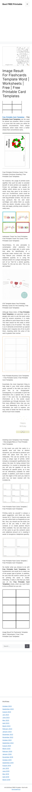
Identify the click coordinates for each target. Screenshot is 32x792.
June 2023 (6, 717)
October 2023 (7, 706)
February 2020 (7, 751)
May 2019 (5, 774)
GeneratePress (16, 789)
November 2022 (7, 737)
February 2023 (7, 729)
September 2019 (7, 763)
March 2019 (6, 780)
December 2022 (7, 734)
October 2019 (6, 760)
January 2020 (7, 754)
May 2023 (5, 720)
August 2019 (6, 765)
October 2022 (7, 740)
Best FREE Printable (12, 4)
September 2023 (8, 709)
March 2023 (6, 726)
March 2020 (6, 748)
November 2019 (7, 757)
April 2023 (5, 723)
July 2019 (5, 768)
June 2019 (5, 771)
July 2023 (5, 715)
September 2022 (8, 743)
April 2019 (5, 777)
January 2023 (7, 732)
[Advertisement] (16, 25)
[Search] (27, 646)
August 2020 (6, 746)
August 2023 (6, 712)
